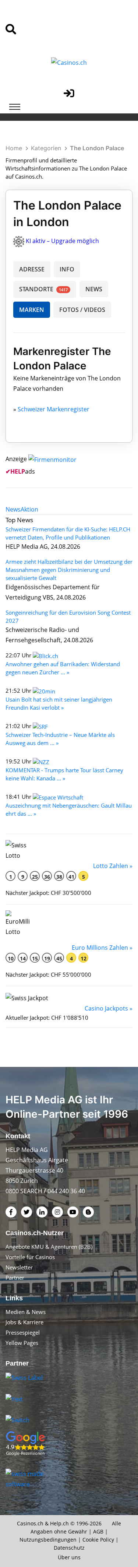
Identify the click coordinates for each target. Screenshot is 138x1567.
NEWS (93, 289)
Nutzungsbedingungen (48, 1539)
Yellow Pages (22, 1342)
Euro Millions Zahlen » (102, 948)
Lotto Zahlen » (112, 866)
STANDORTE (43, 289)
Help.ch (59, 1523)
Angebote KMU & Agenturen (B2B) (49, 1246)
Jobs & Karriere (24, 1322)
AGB (98, 1531)
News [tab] (13, 509)
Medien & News (26, 1311)
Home (14, 148)
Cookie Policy (98, 1539)
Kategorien (46, 148)
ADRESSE (32, 269)
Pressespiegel (23, 1332)
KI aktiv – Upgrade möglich (62, 241)
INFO (67, 269)
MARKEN (31, 310)
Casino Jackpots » (108, 1008)
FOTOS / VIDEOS (82, 310)
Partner (15, 1277)
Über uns (69, 1557)
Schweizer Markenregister (53, 409)
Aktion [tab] (29, 509)
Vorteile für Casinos (30, 1257)
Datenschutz (69, 1547)
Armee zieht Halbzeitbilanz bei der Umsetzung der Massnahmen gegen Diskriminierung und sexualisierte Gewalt (69, 570)
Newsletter (19, 1267)
